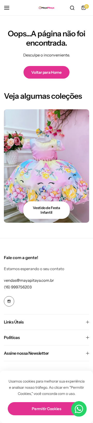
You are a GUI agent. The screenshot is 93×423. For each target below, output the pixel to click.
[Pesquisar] (72, 7)
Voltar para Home (46, 72)
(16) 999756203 (18, 287)
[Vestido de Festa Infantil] (46, 166)
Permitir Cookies (46, 408)
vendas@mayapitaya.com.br (29, 280)
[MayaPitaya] (46, 7)
